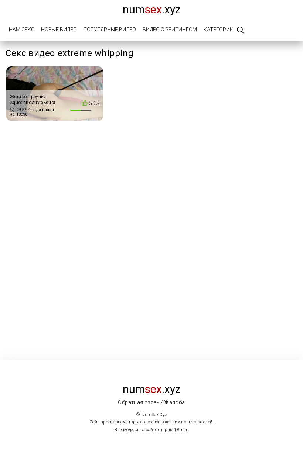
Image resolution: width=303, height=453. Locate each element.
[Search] (240, 30)
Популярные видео (110, 29)
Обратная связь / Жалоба (151, 402)
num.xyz (152, 9)
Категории (219, 29)
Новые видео (59, 29)
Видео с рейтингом (170, 29)
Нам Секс (21, 29)
